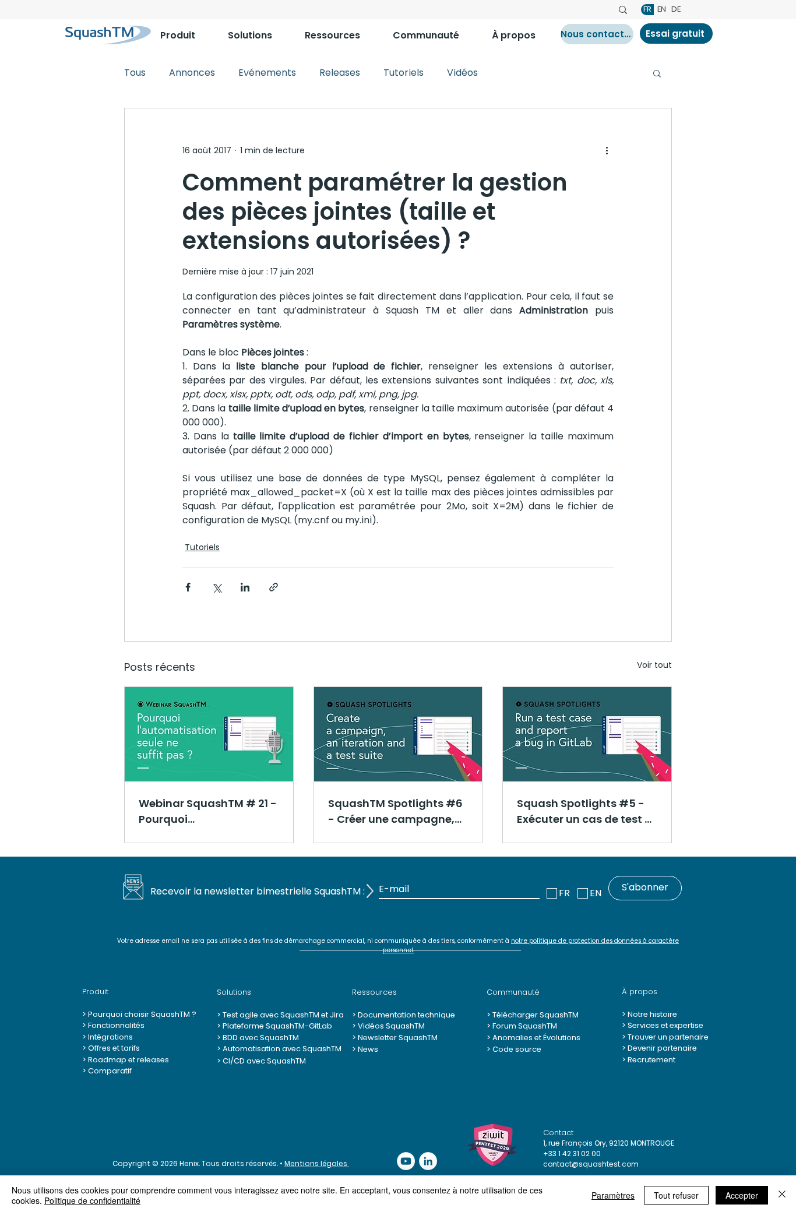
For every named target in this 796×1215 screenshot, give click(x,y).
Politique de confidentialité (92, 1200)
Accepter (741, 1195)
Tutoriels (403, 73)
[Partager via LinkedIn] (245, 587)
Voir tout (654, 665)
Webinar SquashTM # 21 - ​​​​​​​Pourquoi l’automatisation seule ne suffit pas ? (209, 811)
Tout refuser (676, 1195)
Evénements (267, 73)
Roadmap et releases (128, 1059)
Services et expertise (665, 1025)
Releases (339, 73)
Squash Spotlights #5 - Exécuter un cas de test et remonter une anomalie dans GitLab (586, 811)
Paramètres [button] (613, 1195)
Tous (135, 73)
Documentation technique (405, 1014)
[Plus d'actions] (607, 150)
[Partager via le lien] (273, 587)
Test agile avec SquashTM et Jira (282, 1014)
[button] (185, 35)
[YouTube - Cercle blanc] (406, 1161)
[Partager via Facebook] (187, 587)
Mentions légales (316, 1163)
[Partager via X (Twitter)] (216, 587)
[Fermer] (782, 1195)
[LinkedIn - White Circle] (428, 1161)
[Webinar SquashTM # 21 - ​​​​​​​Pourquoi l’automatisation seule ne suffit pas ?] (209, 734)
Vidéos (462, 73)
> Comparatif (107, 1070)
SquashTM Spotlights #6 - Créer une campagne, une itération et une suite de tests (395, 811)
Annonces (192, 73)
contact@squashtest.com (591, 1164)
